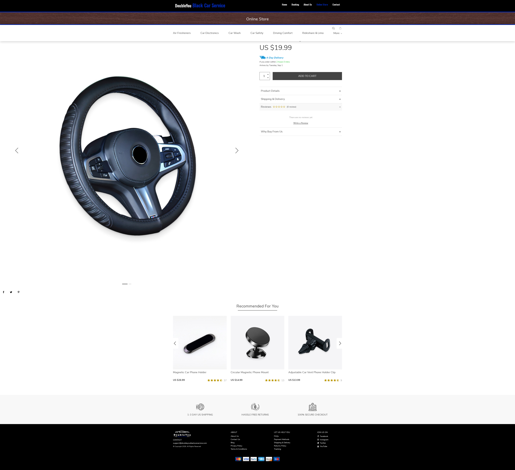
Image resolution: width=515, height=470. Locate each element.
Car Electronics (210, 33)
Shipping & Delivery (282, 443)
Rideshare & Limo (313, 33)
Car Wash (235, 33)
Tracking (277, 449)
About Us (308, 4)
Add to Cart (307, 76)
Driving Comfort (283, 33)
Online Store (322, 4)
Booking (295, 4)
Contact (336, 4)
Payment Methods (281, 439)
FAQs (276, 436)
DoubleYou (200, 6)
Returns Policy (280, 446)
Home (284, 4)
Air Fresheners (182, 33)
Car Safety (257, 33)
